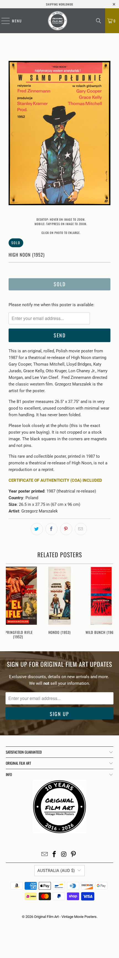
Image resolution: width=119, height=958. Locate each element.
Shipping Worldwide (59, 4)
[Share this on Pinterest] (66, 529)
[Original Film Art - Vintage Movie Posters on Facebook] (54, 855)
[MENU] (3, 20)
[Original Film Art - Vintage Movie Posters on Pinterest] (73, 855)
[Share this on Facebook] (51, 529)
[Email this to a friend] (81, 529)
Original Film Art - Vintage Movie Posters (65, 917)
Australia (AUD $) (56, 870)
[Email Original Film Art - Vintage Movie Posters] (45, 855)
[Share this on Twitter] (37, 529)
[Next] (106, 134)
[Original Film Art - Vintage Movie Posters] (57, 20)
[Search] (98, 20)
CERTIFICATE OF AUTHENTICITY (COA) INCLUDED (55, 480)
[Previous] (12, 134)
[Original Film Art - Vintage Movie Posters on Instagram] (64, 855)
